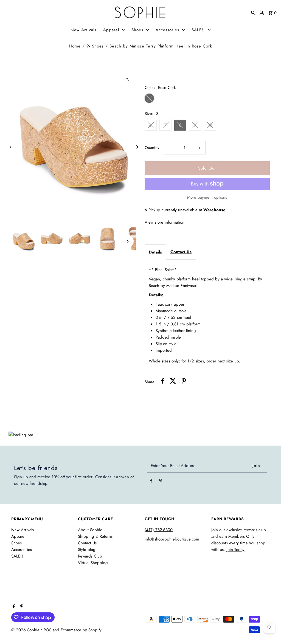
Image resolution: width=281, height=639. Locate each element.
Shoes (137, 30)
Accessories (167, 30)
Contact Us (181, 252)
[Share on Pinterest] (184, 381)
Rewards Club (90, 556)
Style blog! (87, 550)
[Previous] (10, 147)
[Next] (137, 147)
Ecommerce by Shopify (81, 630)
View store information (164, 222)
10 (210, 125)
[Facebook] (151, 481)
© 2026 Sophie (26, 630)
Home (75, 46)
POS (47, 630)
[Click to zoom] (127, 79)
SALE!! (198, 30)
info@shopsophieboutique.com (172, 539)
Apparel (111, 30)
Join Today (235, 550)
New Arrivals (83, 30)
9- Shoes (95, 46)
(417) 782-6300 (159, 530)
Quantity (152, 148)
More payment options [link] (207, 197)
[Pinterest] (160, 481)
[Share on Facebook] (162, 381)
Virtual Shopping (93, 563)
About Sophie (90, 530)
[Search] (253, 12)
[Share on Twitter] (173, 381)
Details (155, 252)
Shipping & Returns (95, 536)
